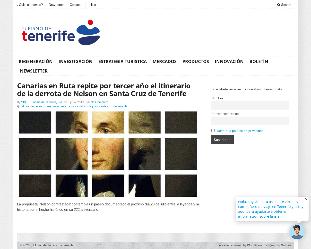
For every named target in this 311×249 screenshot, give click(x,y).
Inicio (92, 5)
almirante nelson (32, 106)
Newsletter (56, 5)
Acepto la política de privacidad (240, 131)
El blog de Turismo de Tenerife (52, 245)
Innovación (229, 61)
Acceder (224, 245)
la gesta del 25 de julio (83, 106)
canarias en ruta (55, 106)
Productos (195, 61)
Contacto (76, 5)
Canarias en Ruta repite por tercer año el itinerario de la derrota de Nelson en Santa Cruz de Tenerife (103, 89)
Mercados (165, 61)
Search (285, 5)
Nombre (217, 98)
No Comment (99, 102)
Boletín (259, 61)
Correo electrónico (225, 114)
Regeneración (36, 61)
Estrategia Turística (122, 61)
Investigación (76, 61)
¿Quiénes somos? (30, 5)
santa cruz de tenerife (113, 106)
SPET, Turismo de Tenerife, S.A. (42, 102)
